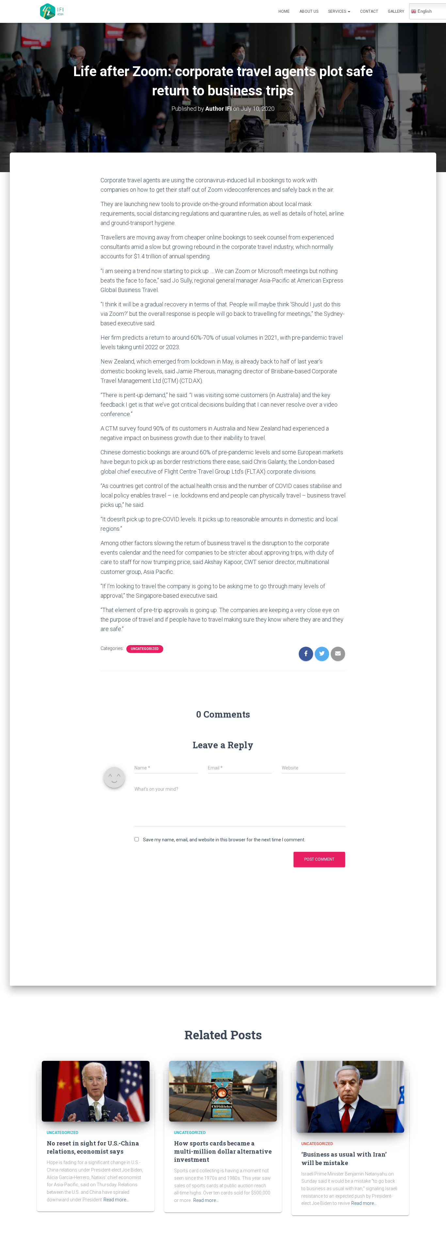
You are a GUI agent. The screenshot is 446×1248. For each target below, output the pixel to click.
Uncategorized (145, 649)
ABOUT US (308, 11)
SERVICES (337, 11)
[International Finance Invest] (52, 11)
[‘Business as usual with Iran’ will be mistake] (350, 1096)
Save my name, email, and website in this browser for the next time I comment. (224, 839)
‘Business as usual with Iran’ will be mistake (344, 1158)
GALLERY (396, 11)
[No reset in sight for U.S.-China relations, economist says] (96, 1090)
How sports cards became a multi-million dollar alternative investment (223, 1151)
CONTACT (369, 11)
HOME (284, 11)
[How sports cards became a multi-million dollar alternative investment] (223, 1090)
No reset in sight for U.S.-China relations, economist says (93, 1147)
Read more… (116, 1199)
